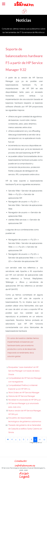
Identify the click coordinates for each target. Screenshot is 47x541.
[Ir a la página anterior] (12, 439)
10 (40, 439)
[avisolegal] (23, 475)
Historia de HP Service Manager (21, 396)
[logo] (23, 3)
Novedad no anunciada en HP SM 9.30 (24, 400)
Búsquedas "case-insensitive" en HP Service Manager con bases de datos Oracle (24, 371)
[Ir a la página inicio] (8, 439)
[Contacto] (23, 463)
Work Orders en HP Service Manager (23, 392)
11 (44, 439)
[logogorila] (23, 11)
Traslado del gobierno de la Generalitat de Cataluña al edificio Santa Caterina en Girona (25, 428)
